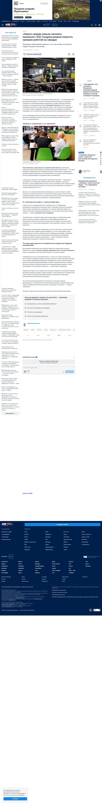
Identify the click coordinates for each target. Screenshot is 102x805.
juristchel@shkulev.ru (38, 598)
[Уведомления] (96, 25)
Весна (26, 537)
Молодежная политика (64, 329)
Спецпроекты (85, 544)
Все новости (10, 33)
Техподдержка (6, 534)
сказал (25, 119)
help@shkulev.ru (12, 600)
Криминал (48, 534)
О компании (5, 537)
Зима (46, 532)
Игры (69, 21)
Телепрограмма (30, 21)
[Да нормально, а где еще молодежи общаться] (25, 304)
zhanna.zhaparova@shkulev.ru (8, 604)
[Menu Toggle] (2, 25)
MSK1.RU (38, 187)
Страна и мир (85, 537)
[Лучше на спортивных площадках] (25, 308)
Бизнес (27, 534)
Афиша (39, 21)
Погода (22, 21)
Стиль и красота (86, 534)
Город (26, 539)
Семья (65, 549)
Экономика (85, 542)
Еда (26, 544)
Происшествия (68, 539)
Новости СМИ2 (27, 493)
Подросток (53, 329)
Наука (47, 544)
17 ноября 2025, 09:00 (28, 50)
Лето (46, 539)
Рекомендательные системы (58, 594)
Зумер (45, 329)
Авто (26, 532)
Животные (28, 547)
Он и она (66, 532)
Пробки (60, 21)
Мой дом (47, 542)
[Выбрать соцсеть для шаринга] (73, 54)
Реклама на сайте (7, 532)
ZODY (65, 21)
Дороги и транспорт (30, 542)
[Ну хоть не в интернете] (25, 312)
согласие (9, 795)
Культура (47, 537)
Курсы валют (53, 21)
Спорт (83, 532)
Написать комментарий (34, 54)
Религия (66, 547)
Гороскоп (45, 21)
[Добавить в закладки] (69, 54)
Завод (32, 329)
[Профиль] (99, 25)
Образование (49, 549)
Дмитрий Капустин (34, 323)
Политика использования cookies (59, 592)
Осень (65, 534)
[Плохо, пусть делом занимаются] (25, 316)
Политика (66, 537)
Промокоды (75, 21)
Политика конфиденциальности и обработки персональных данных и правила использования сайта (75, 596)
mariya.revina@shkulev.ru (7, 606)
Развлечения (67, 544)
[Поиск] (92, 25)
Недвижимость (6, 21)
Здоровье (27, 549)
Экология (84, 539)
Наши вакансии (6, 539)
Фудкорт (26, 329)
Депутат (39, 329)
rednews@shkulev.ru (20, 597)
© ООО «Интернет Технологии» (27, 610)
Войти (28, 372)
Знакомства (15, 21)
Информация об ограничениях (59, 590)
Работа (65, 542)
